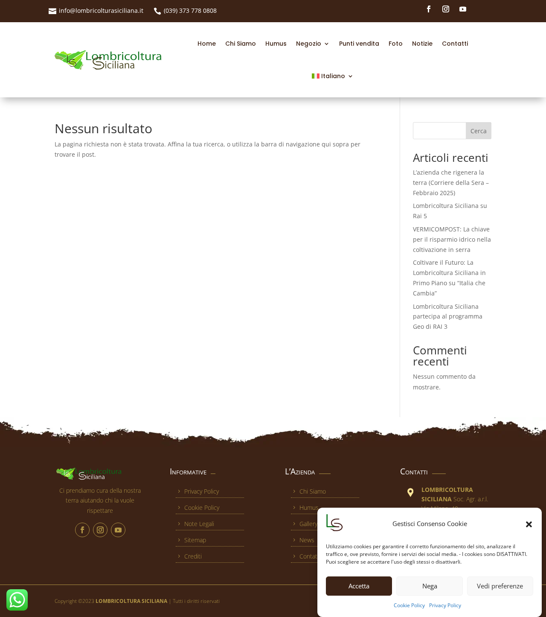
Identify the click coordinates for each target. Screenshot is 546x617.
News (306, 540)
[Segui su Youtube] (463, 9)
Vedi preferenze (500, 586)
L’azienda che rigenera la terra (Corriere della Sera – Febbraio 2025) (451, 182)
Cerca (478, 131)
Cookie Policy (409, 605)
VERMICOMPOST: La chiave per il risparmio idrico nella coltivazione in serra (452, 239)
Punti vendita (359, 43)
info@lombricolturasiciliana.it (101, 10)
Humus (276, 43)
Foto (396, 43)
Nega (429, 586)
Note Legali (199, 524)
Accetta (359, 586)
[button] (529, 524)
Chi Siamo (240, 43)
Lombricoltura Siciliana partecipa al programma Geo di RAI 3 (447, 316)
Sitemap (195, 540)
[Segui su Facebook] (429, 9)
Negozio (308, 43)
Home (206, 43)
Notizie (422, 43)
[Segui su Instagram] (446, 9)
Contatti (455, 43)
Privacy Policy (445, 605)
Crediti (193, 556)
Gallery (308, 524)
